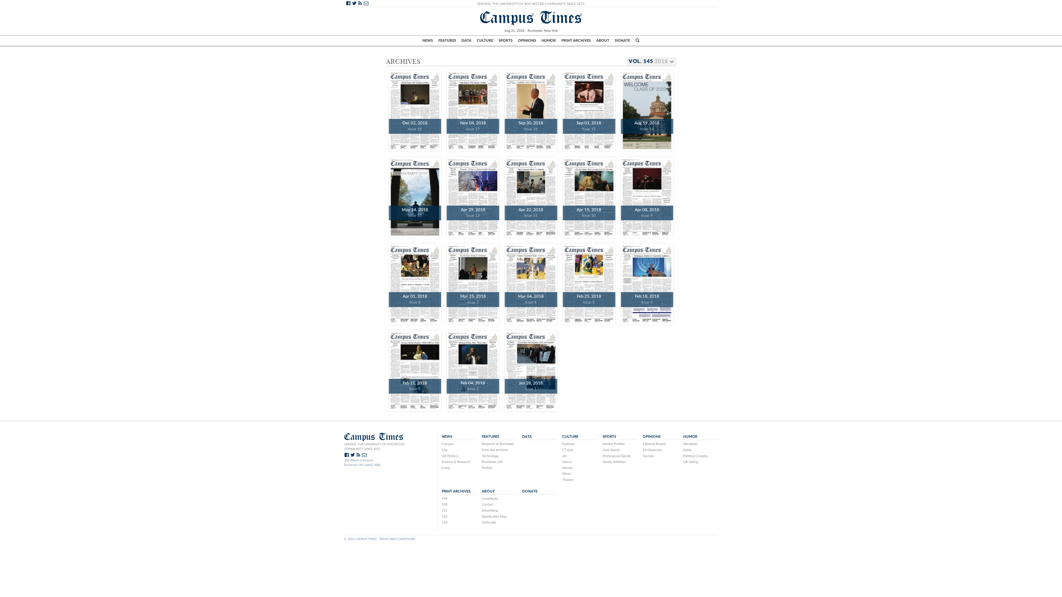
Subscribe (489, 522)
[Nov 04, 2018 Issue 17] (473, 110)
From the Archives (495, 450)
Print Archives (576, 41)
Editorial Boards (654, 444)
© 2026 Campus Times (360, 539)
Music (566, 473)
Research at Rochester (498, 444)
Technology (490, 456)
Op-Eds (648, 456)
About (602, 41)
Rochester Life (492, 462)
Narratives (690, 444)
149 (444, 498)
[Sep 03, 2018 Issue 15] (589, 110)
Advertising (490, 510)
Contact (487, 504)
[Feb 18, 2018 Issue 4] (647, 283)
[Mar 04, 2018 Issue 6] (531, 283)
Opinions (527, 41)
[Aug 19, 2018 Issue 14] (647, 110)
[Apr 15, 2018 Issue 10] (589, 197)
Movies (567, 468)
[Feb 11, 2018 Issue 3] (415, 370)
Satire (687, 450)
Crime (446, 468)
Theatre (567, 479)
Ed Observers (652, 450)
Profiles (487, 468)
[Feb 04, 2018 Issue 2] (473, 370)
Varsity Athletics (614, 462)
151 (444, 510)
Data (466, 41)
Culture (485, 41)
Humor (549, 41)
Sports (505, 41)
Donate (622, 41)
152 (444, 516)
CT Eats (567, 450)
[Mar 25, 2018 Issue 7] (473, 283)
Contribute (490, 498)
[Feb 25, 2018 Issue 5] (589, 283)
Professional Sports (617, 456)
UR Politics (450, 456)
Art (564, 456)
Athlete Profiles (614, 444)
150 (444, 504)
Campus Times (531, 17)
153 (444, 522)
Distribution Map (494, 516)
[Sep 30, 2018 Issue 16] (531, 110)
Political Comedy (695, 456)
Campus (448, 444)
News (427, 41)
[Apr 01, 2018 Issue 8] (415, 283)
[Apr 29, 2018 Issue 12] (473, 197)
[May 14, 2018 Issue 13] (415, 197)
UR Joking (690, 462)
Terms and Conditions (397, 539)
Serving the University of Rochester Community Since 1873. (531, 4)
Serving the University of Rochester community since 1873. (374, 447)
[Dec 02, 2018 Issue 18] (415, 110)
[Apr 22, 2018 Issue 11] (531, 197)
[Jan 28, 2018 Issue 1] (531, 370)
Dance (567, 462)
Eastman (568, 444)
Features (447, 41)
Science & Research (456, 462)
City (444, 450)
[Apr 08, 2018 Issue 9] (647, 197)
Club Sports (611, 450)
